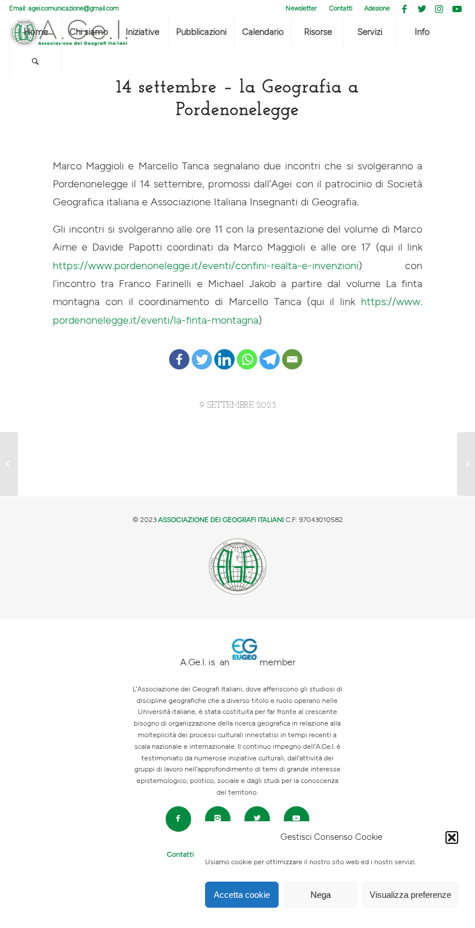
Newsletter (301, 8)
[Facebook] (179, 350)
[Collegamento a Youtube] (457, 8)
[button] (452, 837)
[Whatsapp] (247, 350)
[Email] (292, 350)
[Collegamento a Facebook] (404, 8)
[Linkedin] (224, 350)
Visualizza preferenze (410, 895)
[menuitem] (301, 9)
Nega (320, 895)
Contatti (340, 8)
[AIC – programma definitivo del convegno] (9, 464)
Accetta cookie (242, 895)
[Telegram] (270, 350)
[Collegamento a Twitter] (422, 8)
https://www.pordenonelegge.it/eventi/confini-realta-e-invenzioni (206, 265)
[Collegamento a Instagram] (439, 8)
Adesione (377, 8)
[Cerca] (35, 61)
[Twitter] (202, 350)
